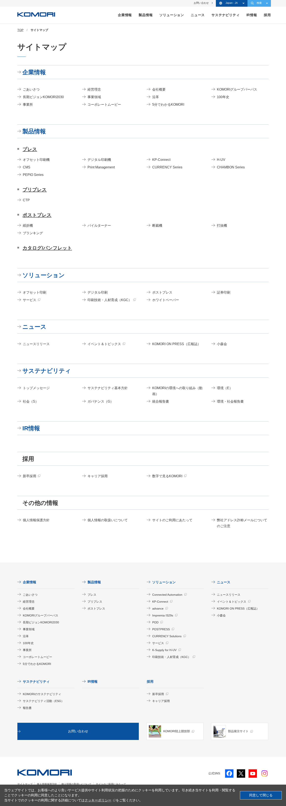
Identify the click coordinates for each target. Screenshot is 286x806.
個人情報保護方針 (47, 784)
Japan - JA (231, 2)
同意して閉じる (261, 795)
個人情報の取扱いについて (76, 784)
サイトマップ (24, 784)
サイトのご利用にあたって (111, 784)
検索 (259, 2)
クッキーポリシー (98, 800)
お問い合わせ (201, 2)
